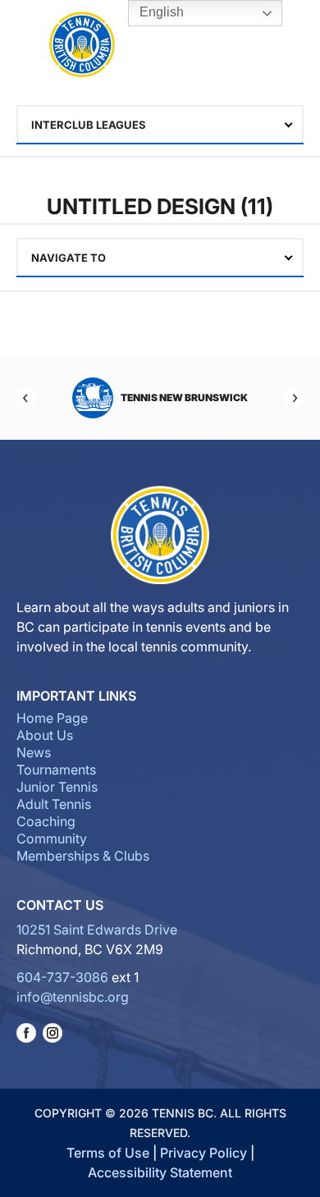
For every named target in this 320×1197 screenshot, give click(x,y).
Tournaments (56, 769)
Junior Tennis (57, 787)
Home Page (52, 718)
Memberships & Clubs (82, 855)
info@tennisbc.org (72, 997)
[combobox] (160, 124)
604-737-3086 (62, 977)
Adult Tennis (53, 804)
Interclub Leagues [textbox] (88, 124)
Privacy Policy (203, 1152)
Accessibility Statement (160, 1172)
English (160, 12)
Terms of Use (107, 1152)
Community (51, 838)
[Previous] (26, 398)
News (33, 752)
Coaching (45, 821)
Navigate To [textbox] (68, 257)
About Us (44, 735)
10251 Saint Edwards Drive (96, 929)
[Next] (294, 398)
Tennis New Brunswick (184, 397)
